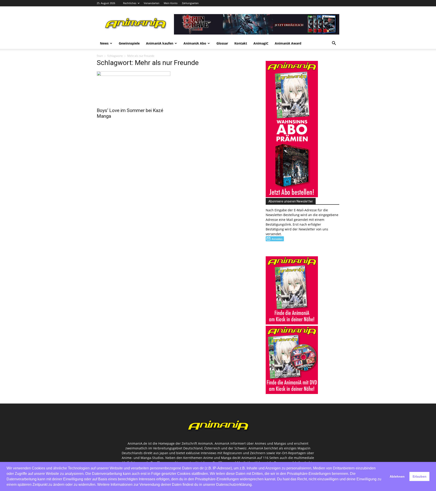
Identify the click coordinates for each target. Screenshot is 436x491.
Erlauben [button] (419, 476)
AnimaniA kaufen (159, 43)
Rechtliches (129, 3)
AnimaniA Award (288, 43)
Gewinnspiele (129, 43)
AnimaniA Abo (194, 43)
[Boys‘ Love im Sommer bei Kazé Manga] (133, 88)
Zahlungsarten (190, 3)
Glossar (222, 43)
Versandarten (151, 3)
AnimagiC (260, 43)
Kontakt (240, 43)
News (104, 43)
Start (100, 56)
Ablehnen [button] (397, 476)
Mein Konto (171, 3)
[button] (333, 44)
